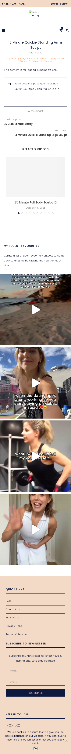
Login (54, 3)
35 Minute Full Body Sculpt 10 (36, 202)
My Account (13, 617)
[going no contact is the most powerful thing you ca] (35, 309)
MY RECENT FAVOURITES (21, 246)
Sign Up (64, 3)
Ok (35, 748)
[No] (66, 741)
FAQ (8, 601)
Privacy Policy (14, 626)
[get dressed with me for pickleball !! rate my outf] (35, 529)
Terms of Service (16, 634)
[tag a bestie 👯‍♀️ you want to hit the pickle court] (35, 383)
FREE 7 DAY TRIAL (13, 3)
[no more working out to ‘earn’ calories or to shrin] (35, 456)
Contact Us (13, 609)
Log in (55, 89)
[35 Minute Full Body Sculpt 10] (35, 177)
